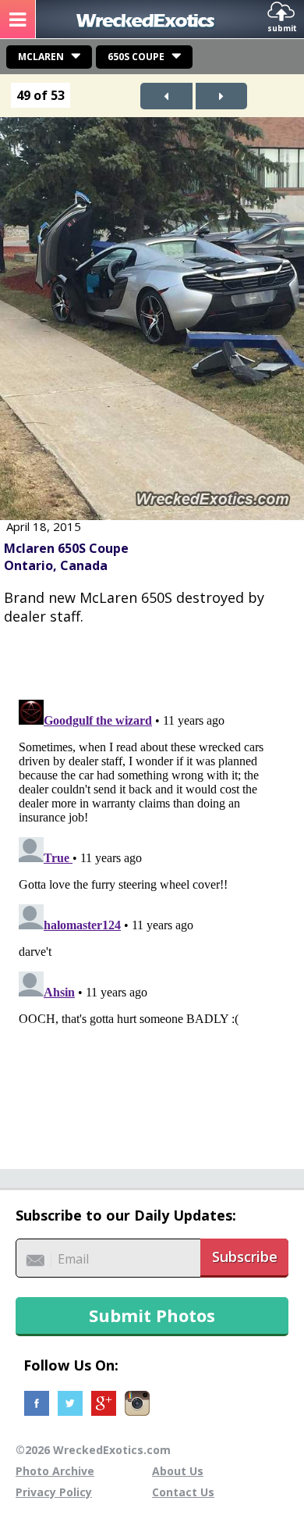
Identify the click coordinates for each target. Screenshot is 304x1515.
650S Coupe (136, 56)
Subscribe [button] (244, 1256)
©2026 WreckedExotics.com (93, 1449)
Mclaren (41, 56)
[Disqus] (152, 888)
